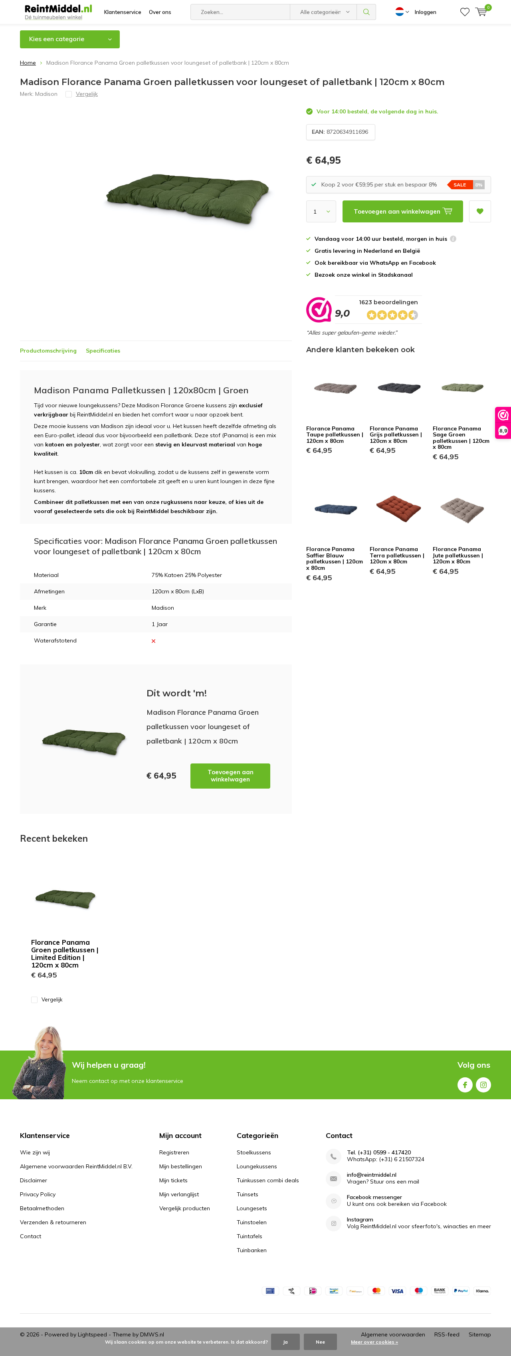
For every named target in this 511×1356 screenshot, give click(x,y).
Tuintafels (249, 1236)
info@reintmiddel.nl (371, 1175)
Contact (30, 1236)
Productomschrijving (48, 350)
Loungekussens (257, 1166)
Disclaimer (33, 1180)
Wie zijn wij (35, 1152)
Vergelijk (52, 999)
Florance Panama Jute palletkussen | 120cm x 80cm (458, 555)
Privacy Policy (37, 1194)
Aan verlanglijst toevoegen (480, 211)
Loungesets (252, 1208)
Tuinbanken (252, 1250)
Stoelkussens (254, 1152)
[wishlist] (464, 12)
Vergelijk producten (184, 1208)
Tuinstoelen (252, 1222)
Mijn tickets (173, 1180)
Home (28, 62)
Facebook (465, 1084)
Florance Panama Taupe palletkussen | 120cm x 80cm (334, 434)
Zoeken (366, 12)
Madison (46, 93)
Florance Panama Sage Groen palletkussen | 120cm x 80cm (461, 438)
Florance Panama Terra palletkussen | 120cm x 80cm (397, 555)
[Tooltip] (453, 239)
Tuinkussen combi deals (268, 1180)
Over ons (160, 12)
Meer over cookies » (374, 1342)
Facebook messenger (374, 1197)
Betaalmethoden (42, 1208)
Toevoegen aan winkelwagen (231, 775)
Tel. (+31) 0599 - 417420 (379, 1152)
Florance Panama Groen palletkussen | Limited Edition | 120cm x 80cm (65, 953)
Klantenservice (122, 12)
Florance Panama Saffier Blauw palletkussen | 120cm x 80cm (334, 558)
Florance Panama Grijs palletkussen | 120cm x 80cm (396, 434)
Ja (285, 1342)
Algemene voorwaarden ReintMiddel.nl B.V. (76, 1166)
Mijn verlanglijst (179, 1194)
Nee (320, 1342)
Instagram (483, 1084)
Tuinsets (247, 1194)
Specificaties (103, 350)
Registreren (174, 1152)
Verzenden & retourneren (53, 1222)
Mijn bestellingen (180, 1166)
